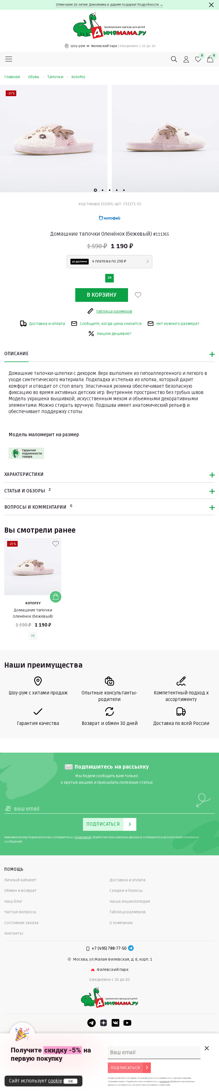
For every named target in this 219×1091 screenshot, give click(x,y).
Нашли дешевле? (114, 333)
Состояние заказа (21, 922)
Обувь (33, 76)
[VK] (115, 1022)
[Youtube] (127, 1022)
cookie (55, 1081)
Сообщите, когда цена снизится (110, 323)
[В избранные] (138, 295)
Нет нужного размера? (177, 323)
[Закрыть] (211, 4)
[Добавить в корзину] (55, 597)
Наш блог (13, 901)
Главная (12, 76)
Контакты (13, 933)
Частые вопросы (20, 912)
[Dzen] (103, 1022)
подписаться (125, 1067)
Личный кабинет (20, 880)
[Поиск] (174, 59)
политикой (83, 837)
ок (70, 1081)
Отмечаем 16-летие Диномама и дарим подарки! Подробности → (109, 5)
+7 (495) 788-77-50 (109, 948)
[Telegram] (131, 948)
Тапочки (55, 76)
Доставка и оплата (47, 323)
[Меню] (8, 59)
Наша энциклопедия (130, 901)
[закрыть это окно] (206, 1048)
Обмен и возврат (20, 890)
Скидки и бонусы (126, 890)
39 (109, 278)
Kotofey (78, 76)
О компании (121, 922)
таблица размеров (114, 311)
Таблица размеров (128, 912)
